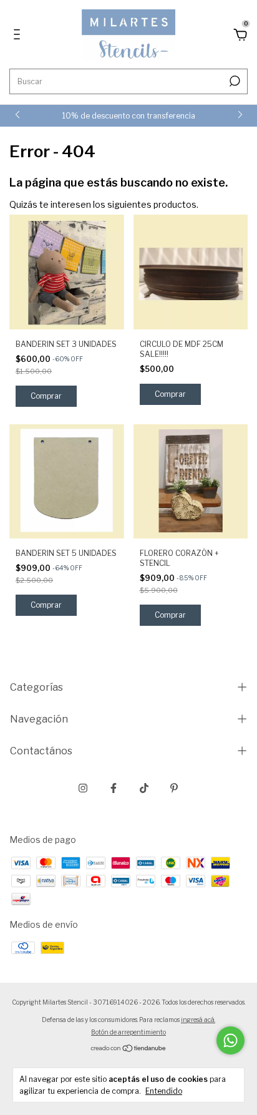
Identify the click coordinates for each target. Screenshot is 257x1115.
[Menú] (19, 35)
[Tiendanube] (129, 1049)
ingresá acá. (198, 1019)
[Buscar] (234, 81)
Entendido (163, 1091)
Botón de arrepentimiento (128, 1032)
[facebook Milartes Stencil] (114, 788)
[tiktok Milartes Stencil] (144, 788)
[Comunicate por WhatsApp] (230, 1040)
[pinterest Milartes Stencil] (174, 788)
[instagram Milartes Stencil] (83, 788)
